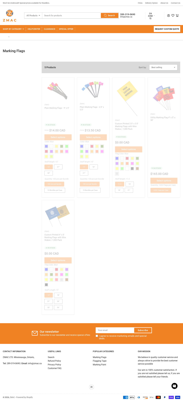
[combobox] (80, 15)
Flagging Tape (99, 361)
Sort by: (142, 67)
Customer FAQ (54, 368)
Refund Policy (54, 361)
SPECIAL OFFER (66, 29)
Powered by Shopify (24, 397)
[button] (174, 386)
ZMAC (12, 397)
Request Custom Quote (167, 29)
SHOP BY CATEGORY (12, 29)
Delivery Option (151, 3)
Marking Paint (99, 364)
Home (5, 37)
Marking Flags (16, 37)
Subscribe (143, 330)
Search (111, 15)
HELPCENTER (34, 29)
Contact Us (175, 3)
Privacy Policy (54, 364)
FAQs (140, 3)
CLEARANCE (49, 29)
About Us (164, 3)
